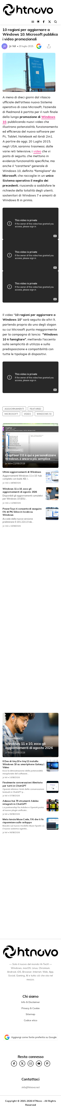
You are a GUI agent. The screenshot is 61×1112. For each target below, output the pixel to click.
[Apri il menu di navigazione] (33, 22)
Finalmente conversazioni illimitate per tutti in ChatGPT (23, 784)
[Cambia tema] (38, 21)
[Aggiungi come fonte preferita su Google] (39, 46)
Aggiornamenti (14, 408)
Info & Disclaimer (30, 1002)
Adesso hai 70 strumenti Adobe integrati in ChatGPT (20, 802)
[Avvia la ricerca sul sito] (55, 22)
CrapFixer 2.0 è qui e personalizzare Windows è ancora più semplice (30, 457)
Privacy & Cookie (31, 1008)
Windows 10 (44, 413)
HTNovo (37, 1100)
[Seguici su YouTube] (39, 1064)
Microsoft (11, 413)
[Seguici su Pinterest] (47, 1064)
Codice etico (30, 1020)
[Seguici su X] (50, 22)
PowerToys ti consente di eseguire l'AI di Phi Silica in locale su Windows (22, 511)
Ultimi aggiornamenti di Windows (22, 471)
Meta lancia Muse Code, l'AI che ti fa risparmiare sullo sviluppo (23, 821)
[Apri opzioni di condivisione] (49, 46)
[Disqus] (30, 575)
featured (35, 408)
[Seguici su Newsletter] (31, 1064)
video (37, 151)
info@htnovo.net (30, 1087)
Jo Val (12, 46)
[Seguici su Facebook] (44, 22)
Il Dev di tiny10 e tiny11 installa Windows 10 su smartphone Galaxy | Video (23, 764)
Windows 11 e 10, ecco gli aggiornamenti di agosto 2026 (20, 490)
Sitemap (30, 1014)
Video (27, 413)
